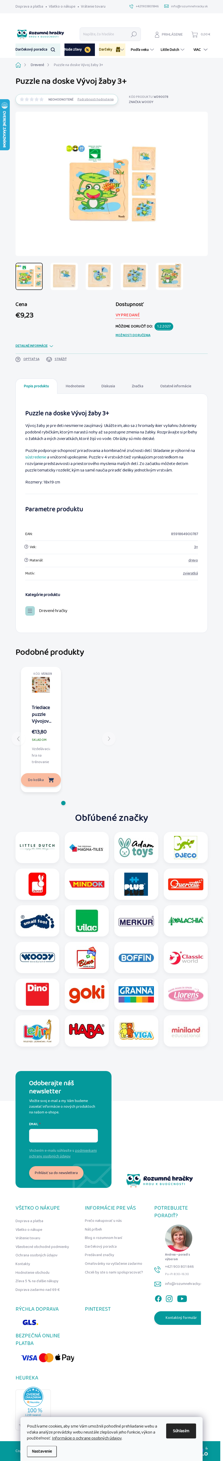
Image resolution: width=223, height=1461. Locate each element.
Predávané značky (99, 1255)
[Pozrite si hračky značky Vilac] (86, 920)
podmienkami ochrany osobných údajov (63, 1153)
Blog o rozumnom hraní (103, 1238)
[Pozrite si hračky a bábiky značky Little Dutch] (37, 847)
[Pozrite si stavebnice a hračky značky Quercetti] (185, 884)
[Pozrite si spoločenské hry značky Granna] (136, 994)
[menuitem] (38, 49)
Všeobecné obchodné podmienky (42, 1247)
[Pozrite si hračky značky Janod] (37, 884)
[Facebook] (158, 1298)
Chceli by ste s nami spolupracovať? (114, 1272)
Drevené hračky (53, 610)
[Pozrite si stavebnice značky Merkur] (136, 920)
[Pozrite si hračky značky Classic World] (185, 957)
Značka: (141, 102)
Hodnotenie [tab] (75, 386)
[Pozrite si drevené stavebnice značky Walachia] (185, 920)
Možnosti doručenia (133, 335)
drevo (193, 560)
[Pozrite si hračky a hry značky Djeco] (185, 847)
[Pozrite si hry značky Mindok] (86, 884)
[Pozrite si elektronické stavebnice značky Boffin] (136, 957)
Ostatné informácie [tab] (175, 386)
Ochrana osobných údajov (37, 1255)
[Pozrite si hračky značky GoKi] (86, 994)
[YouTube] (182, 1298)
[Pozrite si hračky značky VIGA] (136, 1030)
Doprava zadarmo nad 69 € (38, 1290)
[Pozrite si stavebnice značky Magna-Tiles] (86, 847)
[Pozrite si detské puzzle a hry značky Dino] (37, 994)
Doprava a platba (29, 7)
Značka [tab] (137, 386)
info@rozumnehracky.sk (184, 1284)
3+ (196, 547)
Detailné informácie (32, 346)
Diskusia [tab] (108, 386)
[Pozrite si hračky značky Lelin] (37, 1030)
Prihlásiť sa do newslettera (56, 1173)
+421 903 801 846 (179, 1267)
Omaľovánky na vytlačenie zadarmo (113, 1264)
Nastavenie (42, 1451)
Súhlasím (181, 1431)
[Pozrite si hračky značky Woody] (37, 957)
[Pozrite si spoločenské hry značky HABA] (86, 1030)
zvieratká (190, 573)
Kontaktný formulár (181, 1318)
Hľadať (133, 34)
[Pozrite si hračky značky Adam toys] (136, 847)
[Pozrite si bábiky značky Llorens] (185, 994)
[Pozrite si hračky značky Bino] (86, 957)
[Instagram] (169, 1298)
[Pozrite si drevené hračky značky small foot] (37, 920)
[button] (63, 803)
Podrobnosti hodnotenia (96, 99)
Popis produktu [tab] (36, 386)
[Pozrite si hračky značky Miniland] (185, 1030)
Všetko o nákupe (62, 7)
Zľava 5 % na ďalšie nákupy (37, 1281)
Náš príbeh (93, 1229)
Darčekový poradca (101, 1247)
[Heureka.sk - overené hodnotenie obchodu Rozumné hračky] (33, 1408)
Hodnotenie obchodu (32, 1273)
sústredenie (35, 457)
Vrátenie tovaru (93, 7)
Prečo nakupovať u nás (103, 1221)
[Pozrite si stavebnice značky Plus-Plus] (136, 884)
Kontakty (23, 1264)
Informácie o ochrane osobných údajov (87, 1438)
